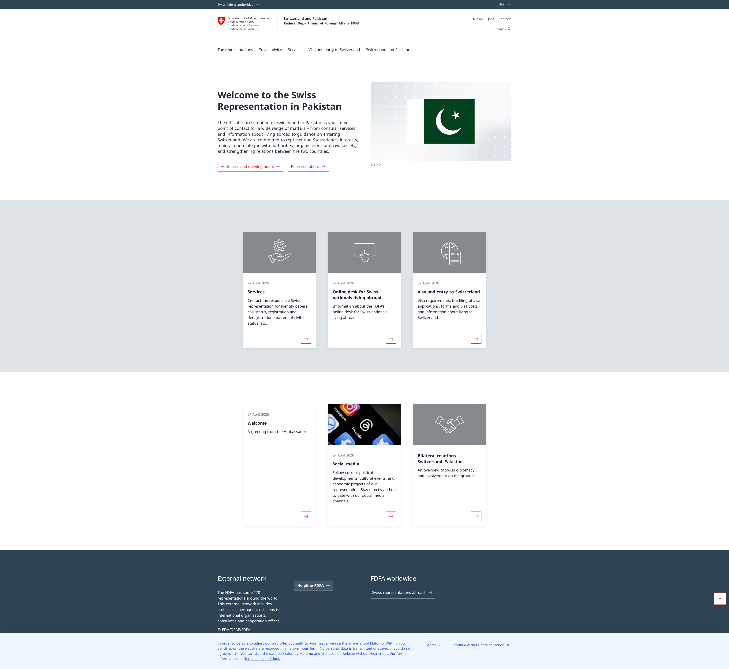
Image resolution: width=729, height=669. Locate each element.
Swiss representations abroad (398, 592)
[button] (235, 49)
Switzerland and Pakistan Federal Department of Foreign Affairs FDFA (321, 20)
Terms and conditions (262, 658)
